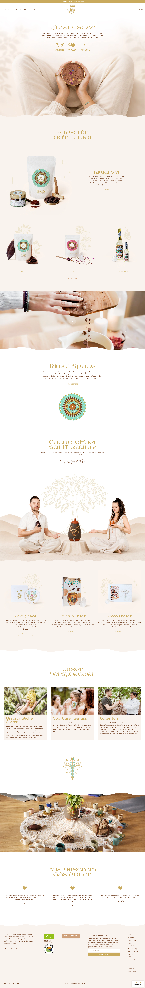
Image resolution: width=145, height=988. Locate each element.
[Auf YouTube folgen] (18, 984)
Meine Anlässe (12, 9)
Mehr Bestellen (133, 951)
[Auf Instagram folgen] (9, 984)
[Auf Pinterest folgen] (13, 984)
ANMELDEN (103, 954)
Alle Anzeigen (72, 278)
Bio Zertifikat (132, 960)
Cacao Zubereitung (132, 945)
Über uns (32, 9)
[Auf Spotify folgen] (22, 984)
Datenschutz (132, 972)
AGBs (129, 966)
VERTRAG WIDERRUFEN (71, 936)
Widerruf (131, 969)
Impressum (131, 963)
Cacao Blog (132, 940)
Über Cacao (23, 9)
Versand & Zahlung (131, 956)
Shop (4, 9)
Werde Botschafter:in (11, 948)
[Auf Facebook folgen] (5, 984)
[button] (138, 984)
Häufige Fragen (133, 949)
